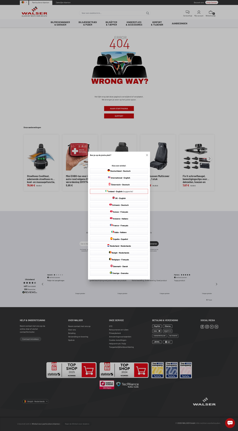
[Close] (147, 155)
